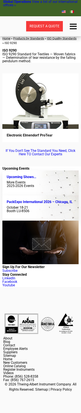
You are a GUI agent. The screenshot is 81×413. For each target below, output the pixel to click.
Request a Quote (44, 26)
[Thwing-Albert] (9, 26)
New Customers (15, 363)
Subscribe (9, 271)
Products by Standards (28, 38)
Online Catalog (14, 366)
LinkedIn (8, 278)
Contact (9, 345)
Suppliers (10, 352)
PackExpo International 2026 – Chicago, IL (40, 202)
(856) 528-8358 (26, 376)
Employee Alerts (15, 349)
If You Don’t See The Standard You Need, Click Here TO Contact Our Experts (40, 152)
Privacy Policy (61, 389)
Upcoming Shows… (21, 177)
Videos (8, 373)
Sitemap (9, 356)
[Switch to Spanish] (72, 12)
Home (6, 38)
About (7, 338)
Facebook (9, 282)
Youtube (8, 285)
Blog (6, 342)
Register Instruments (19, 369)
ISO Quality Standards (61, 38)
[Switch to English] (64, 12)
